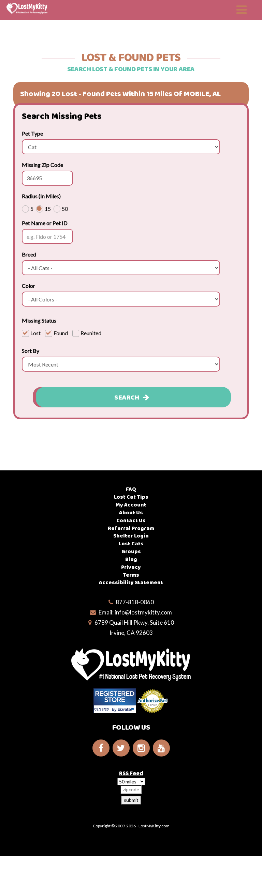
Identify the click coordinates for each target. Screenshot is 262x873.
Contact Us (131, 520)
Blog (131, 559)
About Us (131, 513)
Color (28, 285)
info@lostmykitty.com (143, 612)
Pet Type (32, 133)
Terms (131, 575)
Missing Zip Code (42, 164)
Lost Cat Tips (131, 497)
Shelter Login (131, 536)
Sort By (30, 350)
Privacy (131, 567)
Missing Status (39, 320)
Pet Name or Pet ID (45, 223)
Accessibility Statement (131, 582)
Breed (29, 254)
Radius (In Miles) (41, 196)
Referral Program (131, 528)
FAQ (131, 489)
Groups (131, 551)
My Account (131, 505)
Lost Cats (131, 544)
